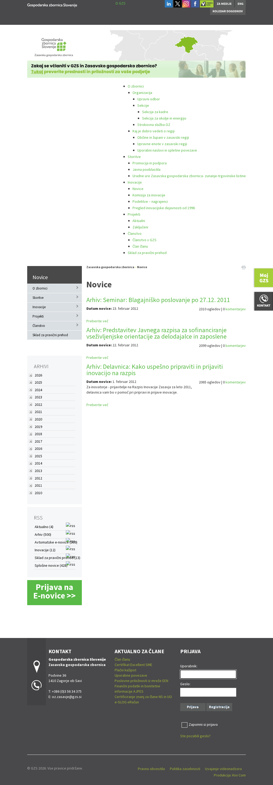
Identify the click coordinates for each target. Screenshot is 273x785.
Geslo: (185, 683)
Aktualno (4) (44, 526)
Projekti (134, 214)
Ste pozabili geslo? (195, 736)
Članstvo (135, 233)
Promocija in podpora (150, 163)
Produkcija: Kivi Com (230, 775)
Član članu (140, 246)
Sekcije (143, 105)
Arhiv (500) (43, 534)
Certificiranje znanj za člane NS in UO (143, 696)
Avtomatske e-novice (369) (56, 542)
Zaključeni (140, 227)
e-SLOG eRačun (127, 702)
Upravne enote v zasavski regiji (162, 143)
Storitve (134, 156)
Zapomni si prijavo (203, 724)
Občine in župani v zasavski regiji (163, 137)
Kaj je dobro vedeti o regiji (154, 131)
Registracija (219, 707)
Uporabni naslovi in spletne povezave (167, 150)
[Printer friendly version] (244, 267)
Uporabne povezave (131, 675)
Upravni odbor (148, 99)
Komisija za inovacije (149, 195)
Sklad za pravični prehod (147, 252)
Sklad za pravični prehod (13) (57, 557)
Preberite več (97, 321)
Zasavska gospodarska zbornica (110, 267)
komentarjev (236, 309)
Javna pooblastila (146, 169)
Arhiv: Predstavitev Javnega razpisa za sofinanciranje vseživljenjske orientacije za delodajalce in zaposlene (156, 333)
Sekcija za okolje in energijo (164, 118)
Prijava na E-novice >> (54, 591)
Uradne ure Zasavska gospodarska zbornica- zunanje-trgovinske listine (189, 175)
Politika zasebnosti (185, 768)
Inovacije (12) (45, 550)
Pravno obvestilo (151, 768)
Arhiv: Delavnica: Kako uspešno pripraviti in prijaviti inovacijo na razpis (154, 369)
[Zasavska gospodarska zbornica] (52, 4)
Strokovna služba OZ (153, 124)
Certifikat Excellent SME (133, 664)
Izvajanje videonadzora (223, 768)
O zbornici (136, 86)
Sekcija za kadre (155, 111)
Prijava (193, 707)
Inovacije (135, 182)
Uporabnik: (188, 666)
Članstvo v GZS (144, 239)
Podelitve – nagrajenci (150, 201)
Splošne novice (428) (51, 565)
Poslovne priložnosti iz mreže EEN (141, 680)
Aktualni (139, 220)
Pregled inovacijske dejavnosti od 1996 (164, 207)
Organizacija (142, 92)
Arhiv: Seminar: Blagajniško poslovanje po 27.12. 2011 (158, 300)
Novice (138, 188)
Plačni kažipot (125, 670)
